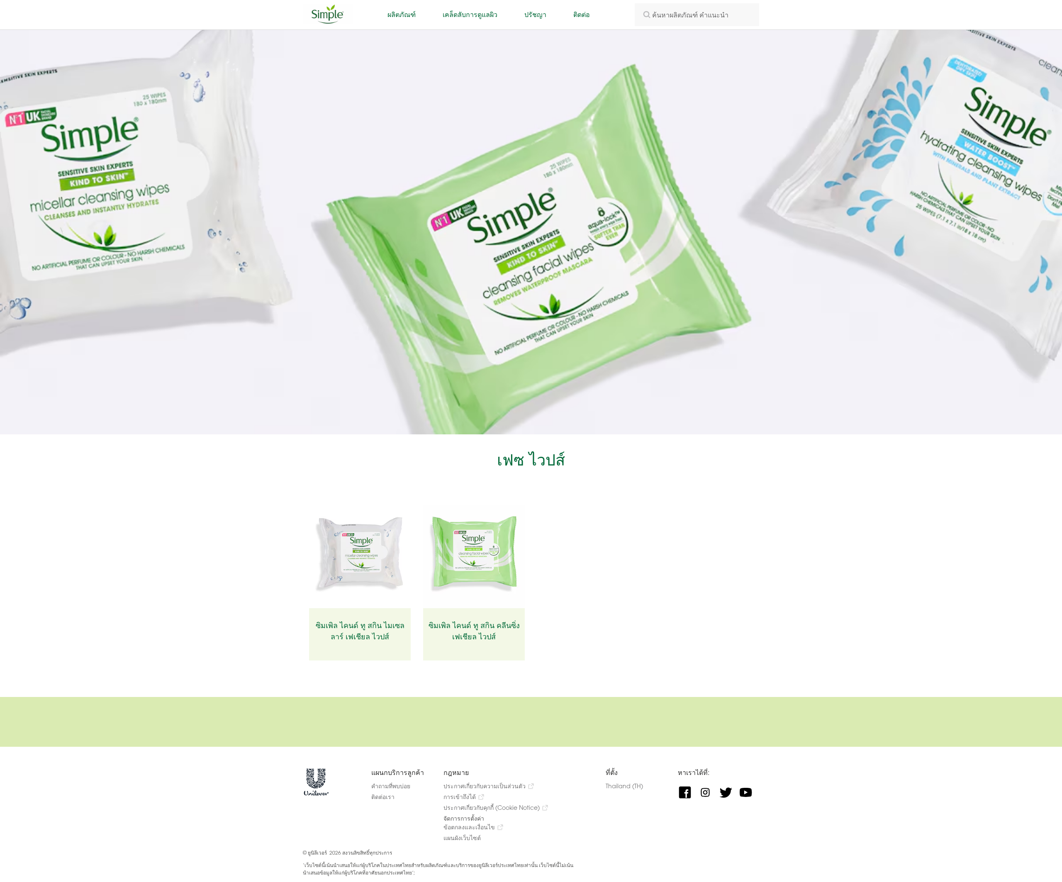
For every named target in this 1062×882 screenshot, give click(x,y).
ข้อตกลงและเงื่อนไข (469, 827)
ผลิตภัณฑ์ (401, 14)
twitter (729, 792)
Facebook (688, 792)
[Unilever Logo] (316, 793)
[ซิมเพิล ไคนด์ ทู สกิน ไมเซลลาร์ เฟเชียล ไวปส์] (360, 556)
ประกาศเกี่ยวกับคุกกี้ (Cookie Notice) (491, 807)
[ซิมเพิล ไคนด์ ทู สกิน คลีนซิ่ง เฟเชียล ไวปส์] (474, 556)
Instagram (708, 792)
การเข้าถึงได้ (459, 797)
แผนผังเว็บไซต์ (462, 838)
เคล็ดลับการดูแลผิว (470, 14)
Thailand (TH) (632, 786)
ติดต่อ (581, 14)
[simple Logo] (328, 21)
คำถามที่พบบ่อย (390, 786)
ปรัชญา (535, 14)
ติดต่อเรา (383, 797)
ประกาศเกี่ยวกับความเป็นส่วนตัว (484, 786)
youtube (749, 792)
